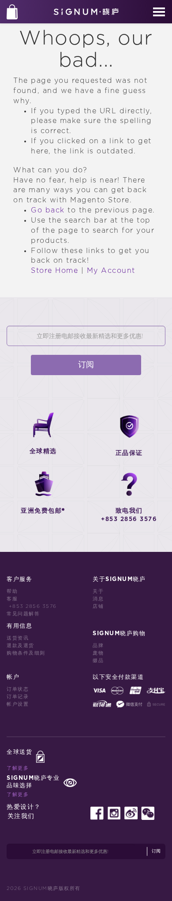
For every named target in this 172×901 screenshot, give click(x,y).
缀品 (98, 660)
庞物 (98, 653)
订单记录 (18, 696)
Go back (48, 210)
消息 (98, 598)
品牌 (98, 645)
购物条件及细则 (26, 653)
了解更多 (18, 768)
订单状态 (18, 689)
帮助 (12, 591)
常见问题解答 (23, 613)
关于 (98, 591)
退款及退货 (20, 645)
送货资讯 (18, 638)
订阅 (86, 365)
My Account (111, 270)
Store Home (54, 270)
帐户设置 (18, 704)
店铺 (98, 606)
